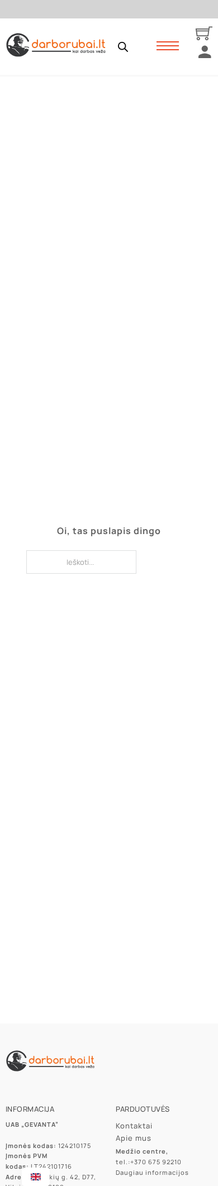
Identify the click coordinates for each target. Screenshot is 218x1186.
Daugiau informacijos (152, 1172)
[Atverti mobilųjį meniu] (168, 45)
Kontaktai (134, 1126)
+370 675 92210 (156, 1162)
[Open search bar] (123, 46)
